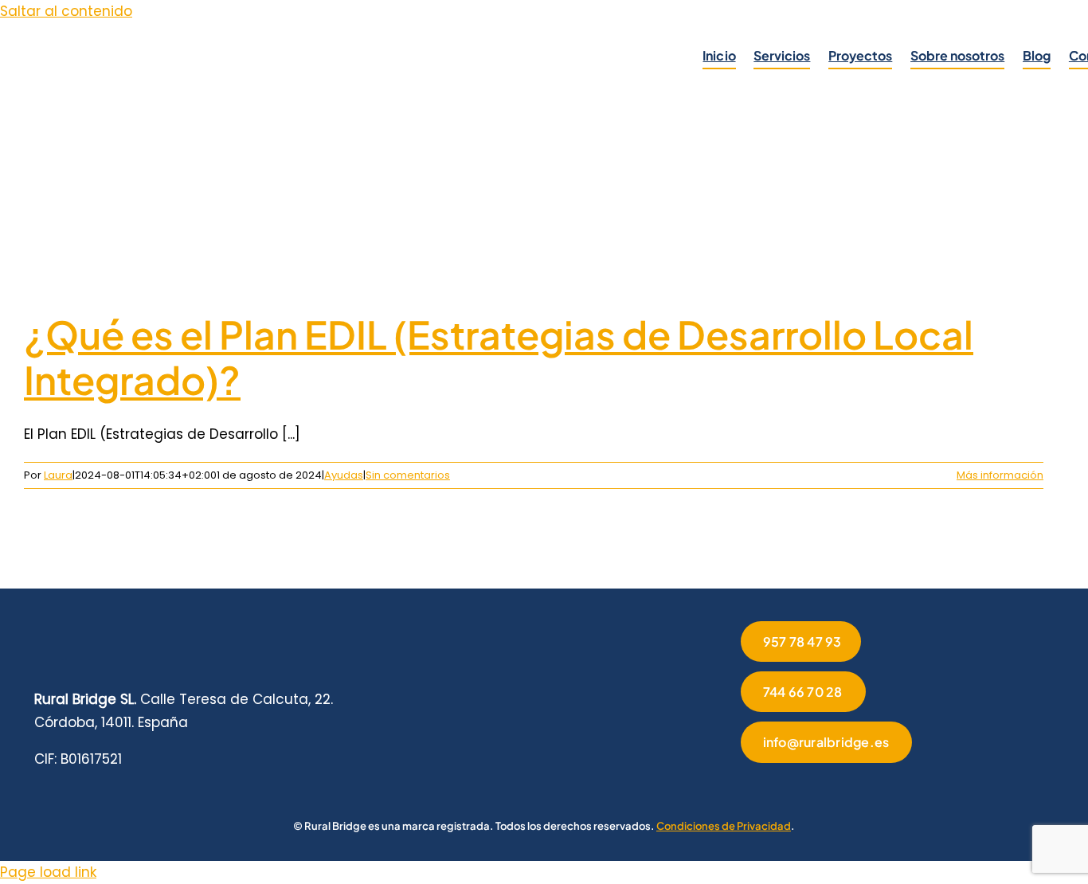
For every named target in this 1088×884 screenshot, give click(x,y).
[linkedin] (822, 785)
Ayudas (343, 475)
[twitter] (771, 785)
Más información (1000, 475)
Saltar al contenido (66, 11)
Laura (58, 475)
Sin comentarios (408, 475)
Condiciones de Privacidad (723, 825)
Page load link (48, 872)
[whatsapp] (847, 785)
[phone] (898, 785)
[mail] (873, 785)
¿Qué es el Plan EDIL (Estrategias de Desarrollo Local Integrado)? (498, 357)
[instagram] (796, 785)
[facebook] (745, 785)
